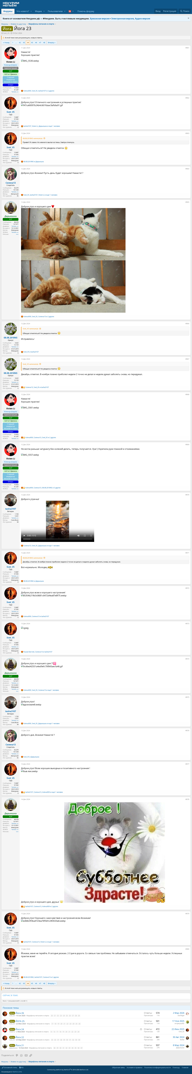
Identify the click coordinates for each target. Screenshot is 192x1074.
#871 (187, 553)
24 (64, 1016)
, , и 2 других (39, 91)
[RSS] (190, 1067)
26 (70, 1016)
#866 (187, 323)
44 (28, 42)
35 (52, 1040)
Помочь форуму (85, 11)
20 (52, 1016)
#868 (187, 394)
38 (61, 1040)
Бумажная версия (99, 18)
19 (58, 1024)
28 (76, 1016)
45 (32, 42)
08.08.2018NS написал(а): (33, 138)
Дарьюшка (13, 1048)
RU (22, 1067)
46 (36, 42)
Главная (185, 1067)
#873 (187, 623)
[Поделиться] (184, 48)
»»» (17, 234)
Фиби (182, 1040)
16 (54, 1032)
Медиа (38, 11)
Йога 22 (20, 1037)
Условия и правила (134, 1067)
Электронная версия (122, 18)
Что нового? (22, 11)
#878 (187, 799)
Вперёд (51, 42)
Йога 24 (20, 1029)
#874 (187, 659)
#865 (187, 202)
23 (61, 1016)
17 (52, 1024)
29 (79, 1016)
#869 (187, 444)
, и (37, 387)
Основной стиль (10, 1067)
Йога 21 (20, 1045)
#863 (187, 133)
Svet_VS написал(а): (30, 328)
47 (40, 42)
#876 (187, 730)
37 (58, 1040)
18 (55, 1024)
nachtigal (181, 1015)
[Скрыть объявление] (188, 18)
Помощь (176, 1067)
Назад (6, 42)
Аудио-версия (142, 18)
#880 (187, 949)
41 (70, 1040)
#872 (187, 588)
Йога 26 (20, 1013)
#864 (187, 169)
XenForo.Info (17, 1072)
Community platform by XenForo (68, 1070)
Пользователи (55, 11)
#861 (187, 48)
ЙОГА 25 (20, 1021)
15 (51, 1032)
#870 (187, 495)
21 (55, 1016)
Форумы (8, 11)
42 (20, 42)
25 (67, 1016)
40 (67, 1040)
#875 (187, 697)
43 (24, 42)
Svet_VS (6, 33)
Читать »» (14, 92)
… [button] (16, 42)
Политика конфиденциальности (157, 1067)
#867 (187, 359)
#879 (187, 914)
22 (58, 1016)
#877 (187, 764)
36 (55, 1040)
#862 (187, 98)
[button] (31, 11)
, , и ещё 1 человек (42, 126)
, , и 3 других (42, 488)
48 (44, 42)
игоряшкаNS (179, 1023)
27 (73, 1016)
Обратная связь (118, 1067)
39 (64, 1040)
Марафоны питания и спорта (38, 1016)
